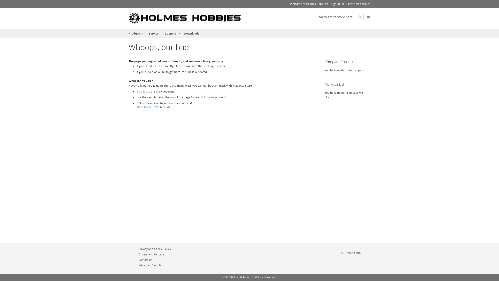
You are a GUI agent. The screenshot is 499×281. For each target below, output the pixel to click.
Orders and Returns (151, 254)
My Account (162, 107)
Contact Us (145, 260)
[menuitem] (135, 33)
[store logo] (185, 18)
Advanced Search (149, 265)
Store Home (144, 107)
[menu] (249, 33)
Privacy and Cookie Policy (154, 249)
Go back (141, 91)
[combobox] (339, 17)
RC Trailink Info (351, 253)
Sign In (335, 4)
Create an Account (358, 4)
